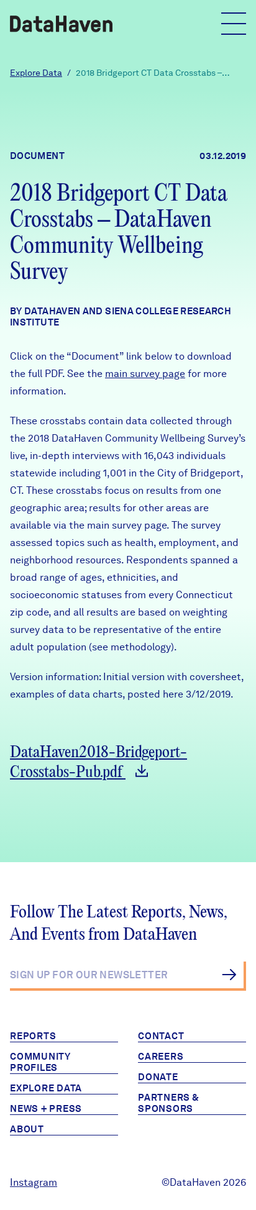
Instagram (33, 1182)
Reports (33, 1036)
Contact (161, 1036)
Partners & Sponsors (168, 1103)
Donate (158, 1077)
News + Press (46, 1108)
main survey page (145, 374)
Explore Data (36, 73)
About (27, 1129)
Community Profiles (40, 1062)
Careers (160, 1056)
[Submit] (229, 974)
